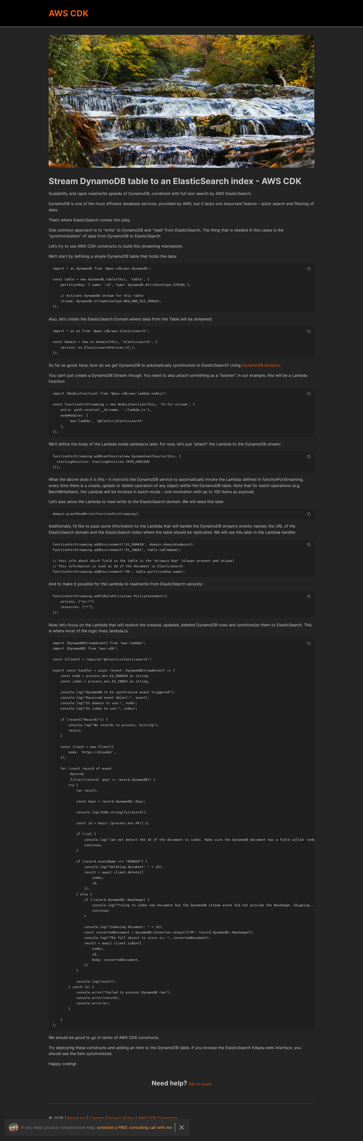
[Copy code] (308, 268)
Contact (96, 1118)
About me (76, 1118)
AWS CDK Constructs (158, 1118)
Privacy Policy (121, 1118)
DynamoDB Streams (261, 365)
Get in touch (200, 1083)
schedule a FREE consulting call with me (134, 1127)
